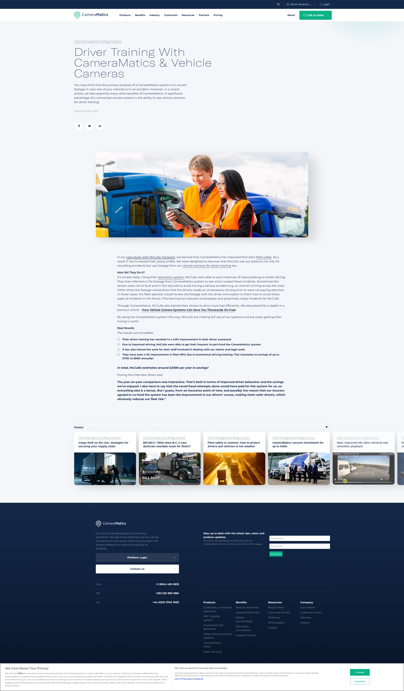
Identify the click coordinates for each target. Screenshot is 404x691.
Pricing (218, 15)
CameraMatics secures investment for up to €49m (297, 436)
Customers (171, 15)
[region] (202, 677)
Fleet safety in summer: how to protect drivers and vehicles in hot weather (230, 436)
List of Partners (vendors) (189, 679)
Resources (188, 15)
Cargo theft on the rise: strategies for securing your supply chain (100, 436)
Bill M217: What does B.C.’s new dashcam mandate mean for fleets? (168, 436)
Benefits (140, 15)
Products (125, 15)
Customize (360, 681)
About (291, 15)
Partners (204, 15)
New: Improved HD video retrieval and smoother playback (360, 436)
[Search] (278, 4)
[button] (326, 427)
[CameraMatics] (91, 15)
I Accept (359, 672)
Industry (154, 15)
